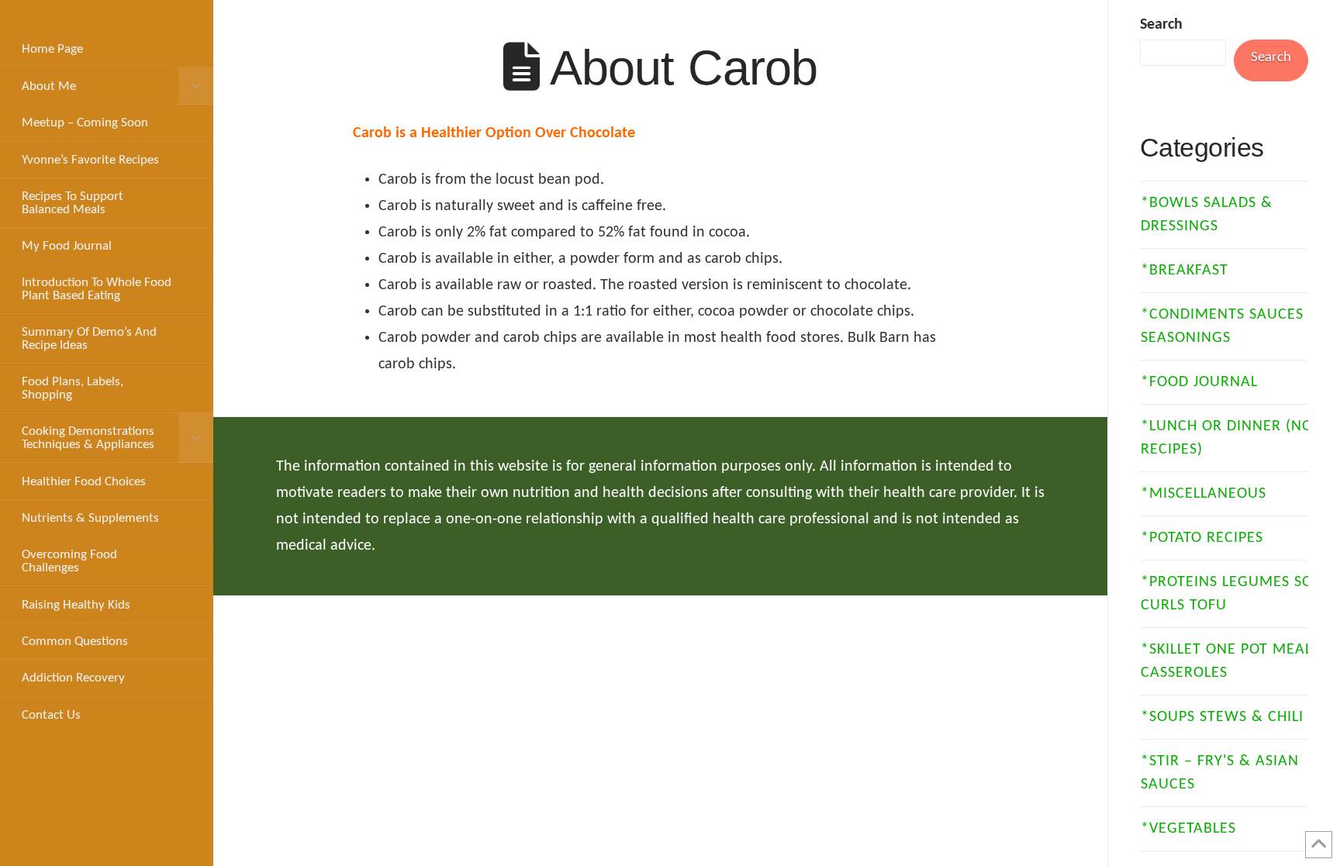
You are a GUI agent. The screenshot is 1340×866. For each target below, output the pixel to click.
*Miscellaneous (1203, 494)
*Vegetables (1188, 829)
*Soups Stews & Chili (1222, 717)
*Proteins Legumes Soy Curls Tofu (1231, 593)
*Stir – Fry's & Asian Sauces (1220, 773)
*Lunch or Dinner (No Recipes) (1227, 438)
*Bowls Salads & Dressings (1207, 214)
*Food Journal (1199, 382)
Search (1161, 25)
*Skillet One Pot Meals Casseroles (1230, 661)
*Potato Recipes (1202, 538)
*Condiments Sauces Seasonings (1222, 326)
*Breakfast (1184, 270)
